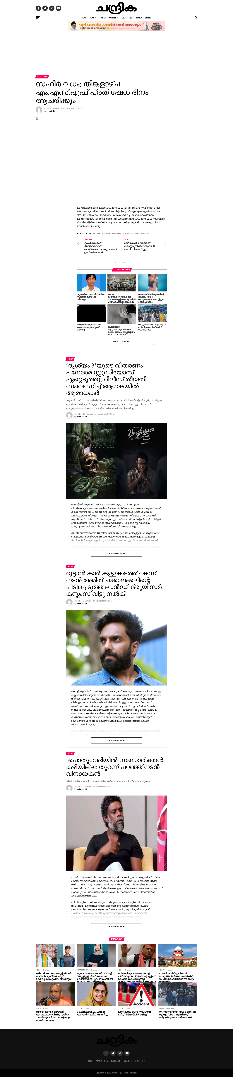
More (138, 17)
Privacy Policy (102, 1060)
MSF (109, 233)
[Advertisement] (116, 55)
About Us (128, 1060)
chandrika (50, 111)
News (92, 17)
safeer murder (142, 233)
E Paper (148, 17)
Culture (112, 17)
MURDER (129, 233)
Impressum (116, 1060)
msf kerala (118, 233)
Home (84, 17)
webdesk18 (82, 416)
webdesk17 (82, 789)
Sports (102, 17)
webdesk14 (82, 603)
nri (143, 1060)
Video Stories (126, 17)
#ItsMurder (99, 233)
